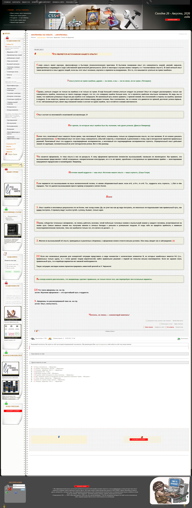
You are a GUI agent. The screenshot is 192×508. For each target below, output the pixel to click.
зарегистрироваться (101, 344)
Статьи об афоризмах (67, 37)
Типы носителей (12, 61)
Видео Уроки (12, 154)
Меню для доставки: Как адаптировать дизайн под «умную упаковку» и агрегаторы (11, 398)
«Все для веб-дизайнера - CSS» (159, 505)
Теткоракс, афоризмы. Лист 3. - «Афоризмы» (48, 370)
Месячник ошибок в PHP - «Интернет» (47, 373)
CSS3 (9, 77)
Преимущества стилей (14, 55)
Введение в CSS (12, 52)
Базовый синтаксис (13, 64)
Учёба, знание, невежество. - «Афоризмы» (48, 378)
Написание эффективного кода (13, 137)
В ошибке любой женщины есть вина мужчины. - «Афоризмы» (54, 375)
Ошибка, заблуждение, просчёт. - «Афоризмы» (49, 368)
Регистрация (11, 493)
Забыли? (20, 493)
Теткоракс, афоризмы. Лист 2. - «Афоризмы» (48, 381)
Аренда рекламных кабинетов (11, 198)
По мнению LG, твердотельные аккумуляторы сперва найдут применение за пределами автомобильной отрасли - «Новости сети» (12, 241)
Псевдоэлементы (12, 110)
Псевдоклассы (12, 107)
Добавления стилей (13, 58)
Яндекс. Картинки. (178, 324)
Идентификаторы (13, 85)
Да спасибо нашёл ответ (12, 264)
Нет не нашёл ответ (11, 266)
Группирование (12, 120)
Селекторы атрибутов (14, 99)
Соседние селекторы (14, 93)
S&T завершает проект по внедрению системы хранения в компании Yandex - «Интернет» (62, 376)
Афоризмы (57, 37)
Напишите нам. (179, 327)
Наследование (11, 123)
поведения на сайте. (159, 327)
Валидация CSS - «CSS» (42, 371)
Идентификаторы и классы (13, 133)
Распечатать (184, 338)
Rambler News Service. (178, 320)
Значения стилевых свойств (13, 68)
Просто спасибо (10, 268)
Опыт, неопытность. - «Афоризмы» (45, 367)
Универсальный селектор (12, 103)
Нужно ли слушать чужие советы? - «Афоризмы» (50, 379)
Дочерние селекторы (14, 96)
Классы (9, 75)
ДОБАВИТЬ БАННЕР (172, 19)
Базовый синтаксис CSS (9, 340)
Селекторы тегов (12, 71)
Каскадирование (12, 126)
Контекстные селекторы (11, 89)
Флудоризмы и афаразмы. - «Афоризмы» (11, 218)
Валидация (10, 129)
